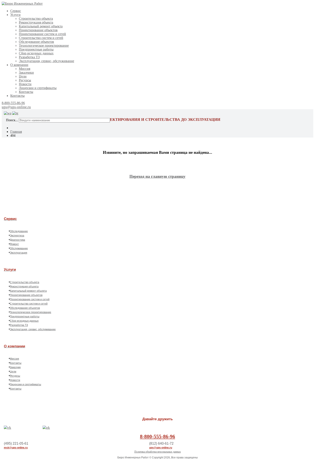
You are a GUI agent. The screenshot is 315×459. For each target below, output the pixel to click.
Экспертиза (17, 235)
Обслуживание (19, 248)
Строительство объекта (36, 18)
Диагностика (17, 239)
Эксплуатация (18, 252)
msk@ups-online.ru (16, 447)
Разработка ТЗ (29, 57)
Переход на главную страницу (157, 176)
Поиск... (12, 120)
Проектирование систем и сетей (42, 34)
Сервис (15, 11)
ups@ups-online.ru (16, 107)
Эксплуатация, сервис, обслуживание (46, 61)
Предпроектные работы (36, 49)
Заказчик (15, 367)
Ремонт (14, 244)
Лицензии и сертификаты (38, 88)
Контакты (26, 92)
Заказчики (26, 72)
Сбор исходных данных (36, 53)
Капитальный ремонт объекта (41, 26)
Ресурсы (25, 80)
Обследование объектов (36, 41)
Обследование (19, 231)
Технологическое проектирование (44, 45)
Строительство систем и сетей (41, 38)
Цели (23, 76)
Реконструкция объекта (36, 22)
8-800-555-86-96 (13, 103)
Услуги (15, 14)
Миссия (24, 68)
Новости (25, 84)
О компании (19, 65)
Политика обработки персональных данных (157, 451)
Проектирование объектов (38, 30)
